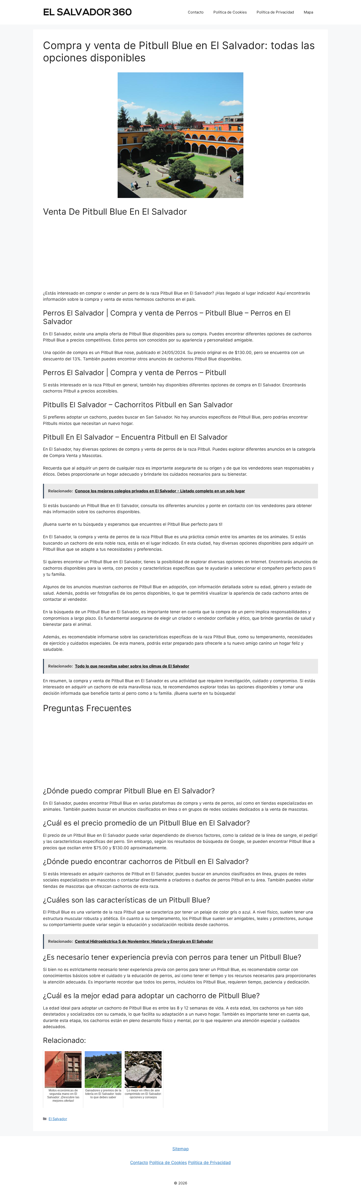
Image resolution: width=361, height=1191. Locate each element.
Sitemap (180, 1148)
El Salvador (58, 1119)
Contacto (196, 12)
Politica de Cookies (168, 1162)
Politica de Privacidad (209, 1162)
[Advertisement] (180, 256)
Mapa (308, 12)
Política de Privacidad (275, 12)
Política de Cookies (230, 12)
